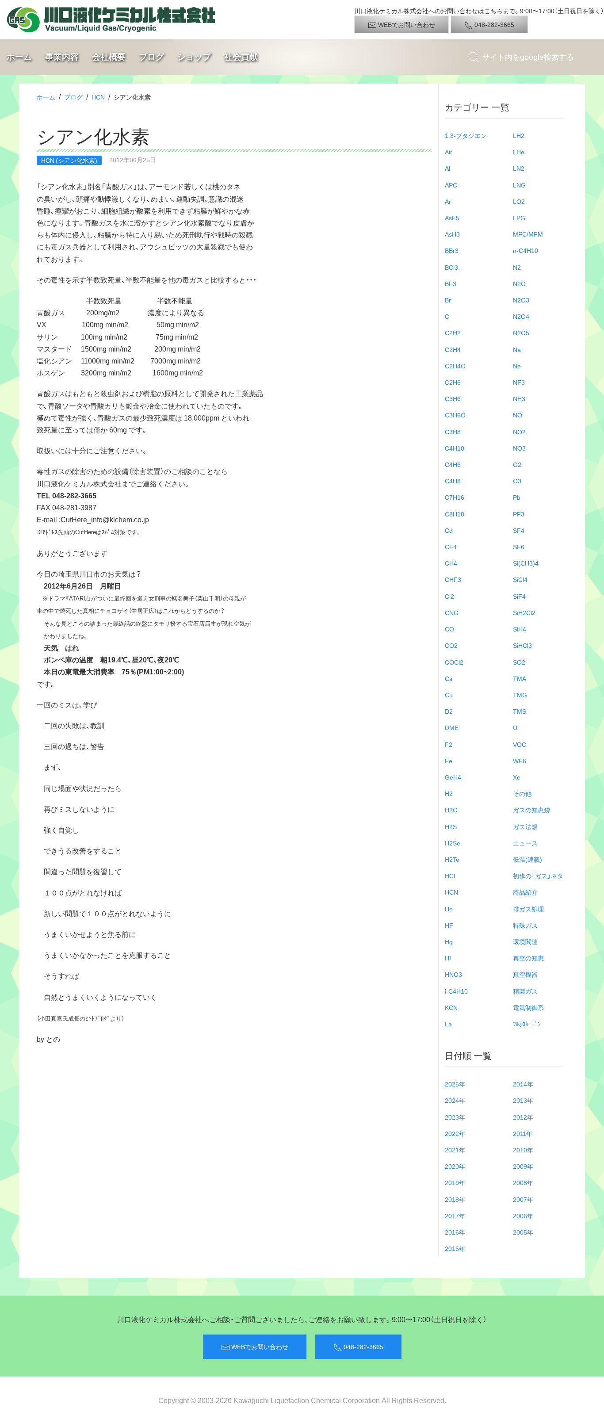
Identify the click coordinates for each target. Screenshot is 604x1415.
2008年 (523, 1182)
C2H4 (453, 349)
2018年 (455, 1199)
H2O (451, 809)
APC (451, 184)
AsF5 (452, 217)
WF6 (519, 760)
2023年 (455, 1117)
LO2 (519, 201)
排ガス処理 (528, 908)
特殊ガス (525, 925)
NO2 (519, 431)
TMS (519, 711)
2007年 (523, 1199)
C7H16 (454, 497)
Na (517, 349)
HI (448, 957)
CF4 (451, 546)
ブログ (151, 56)
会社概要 (109, 56)
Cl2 (449, 596)
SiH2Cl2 (524, 612)
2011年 (522, 1133)
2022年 (455, 1133)
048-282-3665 (493, 24)
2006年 (523, 1215)
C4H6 (453, 464)
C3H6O (455, 414)
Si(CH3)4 (526, 562)
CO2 (451, 645)
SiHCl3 (522, 645)
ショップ (194, 56)
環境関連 (525, 941)
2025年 (455, 1083)
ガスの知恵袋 (531, 809)
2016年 (455, 1232)
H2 (449, 793)
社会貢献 (241, 56)
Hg (449, 941)
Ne (517, 365)
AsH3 (452, 233)
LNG (519, 184)
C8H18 (454, 513)
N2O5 (521, 332)
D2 (449, 711)
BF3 (450, 283)
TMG (520, 694)
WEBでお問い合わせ (406, 24)
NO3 (519, 448)
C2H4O (455, 365)
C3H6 (453, 398)
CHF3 (453, 579)
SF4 (518, 530)
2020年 (455, 1166)
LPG (519, 217)
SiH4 (519, 628)
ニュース (525, 842)
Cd (449, 530)
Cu (449, 694)
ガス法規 (525, 826)
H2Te (452, 859)
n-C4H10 (525, 250)
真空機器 (525, 974)
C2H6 (453, 382)
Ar (448, 201)
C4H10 (454, 448)
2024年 (455, 1100)
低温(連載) (527, 859)
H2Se (452, 842)
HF (449, 925)
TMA (519, 678)
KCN (451, 1007)
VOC (519, 744)
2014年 (523, 1083)
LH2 (518, 135)
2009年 (523, 1166)
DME (452, 727)
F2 (448, 744)
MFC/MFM (528, 233)
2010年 (523, 1149)
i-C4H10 (456, 991)
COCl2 (454, 662)
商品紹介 (525, 891)
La (448, 1023)
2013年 (523, 1100)
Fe (448, 760)
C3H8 (453, 431)
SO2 (519, 662)
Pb (516, 497)
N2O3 (521, 299)
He (449, 908)
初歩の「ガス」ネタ (538, 875)
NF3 (519, 382)
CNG (452, 612)
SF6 (518, 546)
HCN (98, 96)
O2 (517, 464)
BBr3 (452, 250)
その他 (522, 793)
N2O (519, 283)
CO (449, 628)
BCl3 (451, 267)
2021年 (455, 1149)
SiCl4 (520, 579)
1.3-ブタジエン (466, 135)
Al (447, 168)
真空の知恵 (528, 957)
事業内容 (62, 56)
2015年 (455, 1248)
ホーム (19, 56)
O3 (517, 480)
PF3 (518, 513)
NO (517, 414)
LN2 (518, 168)
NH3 (519, 398)
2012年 (523, 1117)
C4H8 (453, 480)
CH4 (451, 562)
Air (448, 151)
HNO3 (453, 974)
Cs (448, 678)
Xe (516, 777)
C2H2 (453, 332)
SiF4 (519, 596)
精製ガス (525, 991)
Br (448, 299)
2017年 (455, 1215)
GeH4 (453, 777)
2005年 (523, 1232)
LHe (518, 151)
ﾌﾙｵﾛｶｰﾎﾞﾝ (527, 1023)
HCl (450, 875)
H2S (451, 826)
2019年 (455, 1182)
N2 (517, 267)
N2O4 (521, 316)
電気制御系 (528, 1007)
